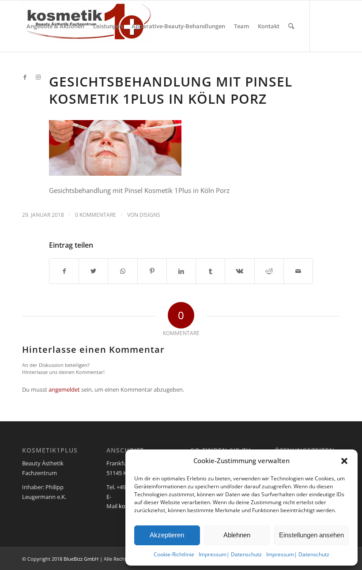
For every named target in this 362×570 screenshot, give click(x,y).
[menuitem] (55, 26)
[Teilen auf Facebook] (64, 271)
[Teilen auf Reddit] (269, 271)
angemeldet (64, 389)
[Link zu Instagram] (38, 76)
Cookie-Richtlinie (174, 554)
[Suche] (291, 26)
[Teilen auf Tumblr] (210, 271)
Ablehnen (236, 535)
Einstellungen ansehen (311, 535)
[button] (344, 461)
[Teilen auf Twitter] (93, 271)
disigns (150, 215)
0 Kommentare (95, 215)
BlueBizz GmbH (81, 558)
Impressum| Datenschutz (230, 554)
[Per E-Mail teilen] (298, 271)
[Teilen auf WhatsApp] (122, 271)
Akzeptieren (167, 535)
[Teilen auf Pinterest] (152, 271)
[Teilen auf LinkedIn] (181, 271)
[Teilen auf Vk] (239, 271)
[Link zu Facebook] (24, 76)
